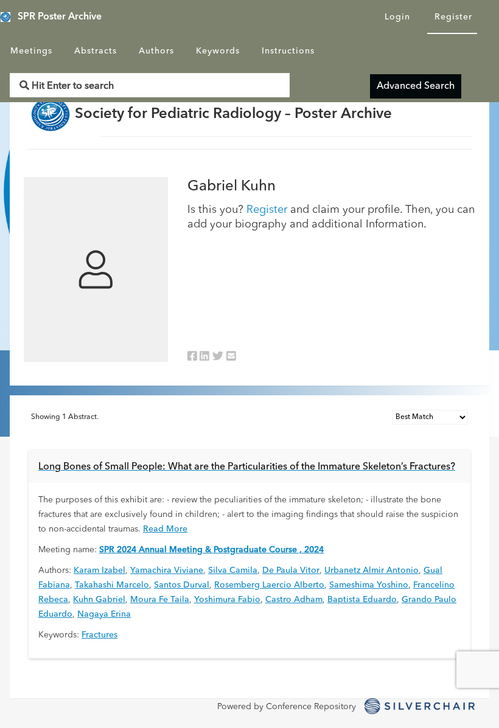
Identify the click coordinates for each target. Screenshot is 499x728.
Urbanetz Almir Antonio (371, 570)
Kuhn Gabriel (99, 599)
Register (453, 17)
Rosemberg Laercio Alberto (269, 585)
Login (397, 17)
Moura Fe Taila (159, 599)
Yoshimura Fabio (227, 599)
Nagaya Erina (104, 614)
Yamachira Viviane (166, 570)
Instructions (288, 51)
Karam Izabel (99, 570)
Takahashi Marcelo (112, 585)
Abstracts (95, 51)
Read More (165, 529)
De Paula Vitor (290, 570)
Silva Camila (232, 570)
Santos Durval (181, 585)
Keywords (218, 51)
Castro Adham (294, 599)
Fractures (99, 635)
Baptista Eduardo (362, 599)
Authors (156, 51)
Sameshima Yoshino (368, 585)
